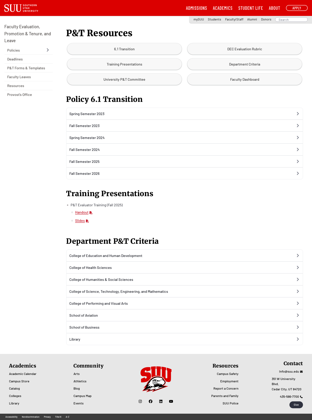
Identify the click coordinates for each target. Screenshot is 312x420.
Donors (266, 19)
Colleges (15, 396)
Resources (15, 85)
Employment (229, 381)
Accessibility (11, 416)
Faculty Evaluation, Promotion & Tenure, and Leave (27, 33)
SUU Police (231, 403)
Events (78, 403)
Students (214, 19)
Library (14, 403)
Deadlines (15, 59)
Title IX (58, 416)
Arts (76, 374)
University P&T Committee (124, 79)
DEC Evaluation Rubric (244, 49)
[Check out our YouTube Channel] (171, 401)
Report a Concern (226, 388)
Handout (81, 212)
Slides (80, 220)
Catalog (14, 388)
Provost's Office (19, 94)
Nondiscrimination (31, 416)
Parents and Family (225, 396)
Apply (296, 8)
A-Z (67, 416)
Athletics (79, 381)
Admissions (196, 8)
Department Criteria (244, 64)
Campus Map (82, 396)
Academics (223, 8)
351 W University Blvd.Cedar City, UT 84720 (286, 384)
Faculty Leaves (19, 76)
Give (296, 404)
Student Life (250, 8)
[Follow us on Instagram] (140, 401)
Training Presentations (124, 64)
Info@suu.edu (289, 371)
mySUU (199, 19)
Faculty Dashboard (244, 79)
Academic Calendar (22, 374)
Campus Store (19, 381)
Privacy (47, 416)
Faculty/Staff (234, 19)
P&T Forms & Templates (26, 68)
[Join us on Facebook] (150, 401)
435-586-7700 (289, 396)
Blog (76, 388)
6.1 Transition (124, 49)
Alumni (252, 19)
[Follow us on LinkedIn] (161, 401)
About (274, 8)
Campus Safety (228, 374)
